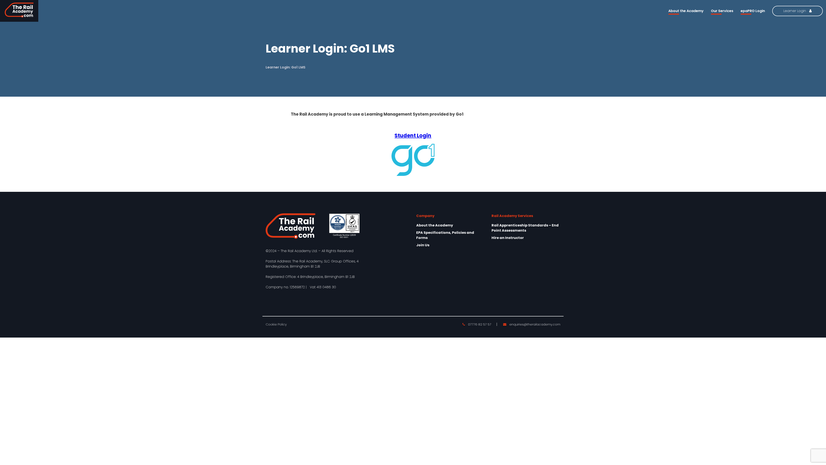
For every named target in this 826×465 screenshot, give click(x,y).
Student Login (413, 135)
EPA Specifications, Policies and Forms (445, 235)
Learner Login (795, 10)
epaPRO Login (753, 10)
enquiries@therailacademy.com (534, 324)
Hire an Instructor (508, 237)
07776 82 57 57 (479, 324)
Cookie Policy (276, 324)
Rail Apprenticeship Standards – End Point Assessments (525, 228)
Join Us (422, 245)
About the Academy (686, 10)
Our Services (722, 10)
